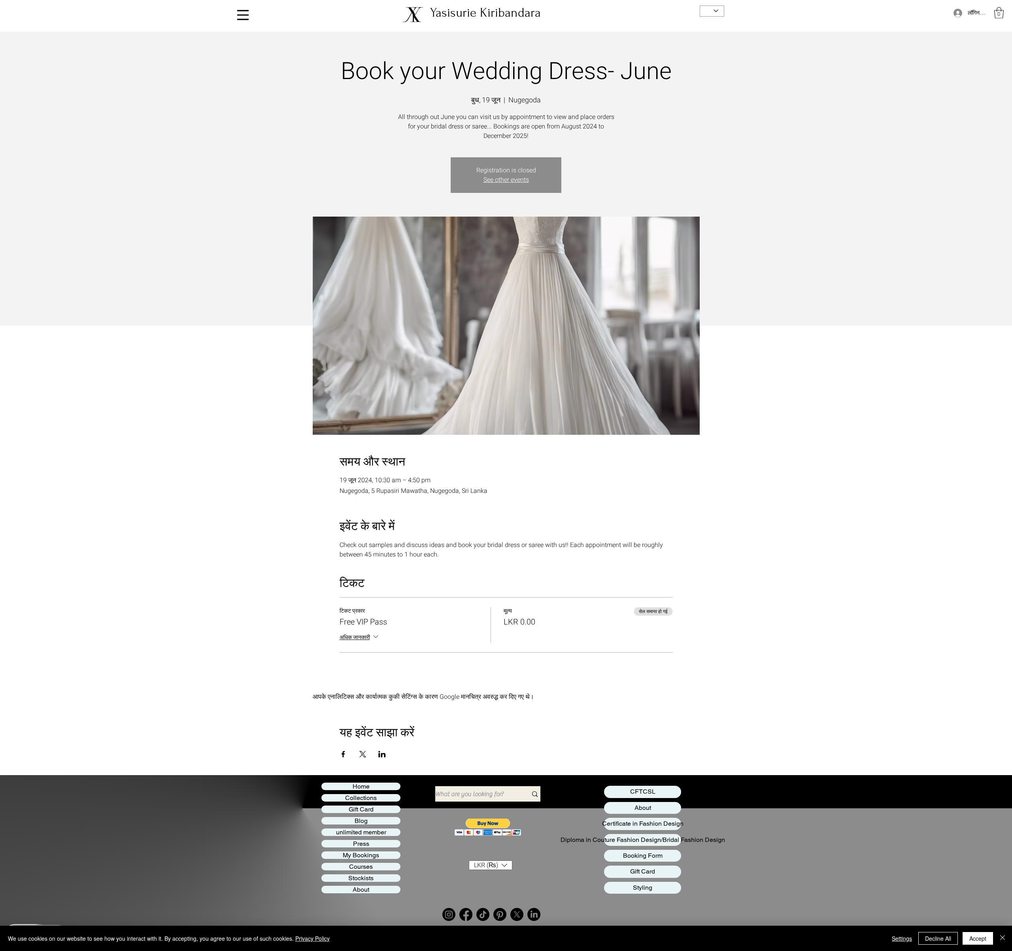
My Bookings (361, 855)
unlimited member (361, 832)
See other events (506, 180)
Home (361, 786)
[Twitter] (516, 914)
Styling (642, 887)
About (361, 889)
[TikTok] (482, 914)
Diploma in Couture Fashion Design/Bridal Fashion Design (642, 839)
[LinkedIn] (533, 914)
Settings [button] (902, 938)
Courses (361, 866)
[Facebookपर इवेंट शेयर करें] (343, 754)
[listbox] (490, 865)
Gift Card (361, 809)
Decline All (938, 938)
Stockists (361, 878)
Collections (361, 798)
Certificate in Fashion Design (642, 823)
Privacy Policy (312, 938)
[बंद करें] (1002, 938)
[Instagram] (448, 914)
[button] (999, 13)
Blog (361, 821)
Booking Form (643, 855)
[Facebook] (465, 914)
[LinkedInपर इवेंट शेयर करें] (382, 754)
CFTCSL (642, 791)
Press (361, 843)
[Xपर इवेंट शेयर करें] (362, 754)
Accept (977, 938)
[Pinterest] (499, 914)
